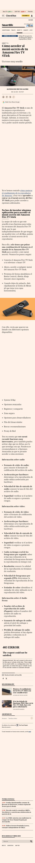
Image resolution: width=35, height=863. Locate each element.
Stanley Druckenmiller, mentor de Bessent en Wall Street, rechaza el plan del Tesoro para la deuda (16, 804)
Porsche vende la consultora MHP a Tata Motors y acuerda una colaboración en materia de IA (16, 812)
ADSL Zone (28, 25)
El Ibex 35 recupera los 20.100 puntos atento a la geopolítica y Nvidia (25, 37)
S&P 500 (17, 11)
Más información (6, 727)
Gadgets (26, 30)
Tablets (13, 30)
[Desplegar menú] (3, 15)
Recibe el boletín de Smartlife (13, 675)
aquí (30, 731)
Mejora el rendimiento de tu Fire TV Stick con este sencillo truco (22, 690)
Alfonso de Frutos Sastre (17, 89)
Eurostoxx (10, 845)
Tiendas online (12, 718)
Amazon (4, 718)
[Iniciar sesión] (31, 16)
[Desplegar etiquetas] (31, 718)
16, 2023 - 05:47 (17, 92)
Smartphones (6, 30)
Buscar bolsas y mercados (11, 836)
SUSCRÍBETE (25, 15)
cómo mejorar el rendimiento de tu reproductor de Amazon (17, 193)
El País (30, 19)
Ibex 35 (5, 11)
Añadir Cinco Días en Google (12, 102)
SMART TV (5, 43)
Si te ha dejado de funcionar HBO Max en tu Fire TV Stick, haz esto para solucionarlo (23, 704)
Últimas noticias (8, 799)
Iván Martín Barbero (18, 709)
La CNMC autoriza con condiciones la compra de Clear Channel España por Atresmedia (16, 820)
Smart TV (19, 30)
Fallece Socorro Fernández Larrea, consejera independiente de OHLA (15, 826)
